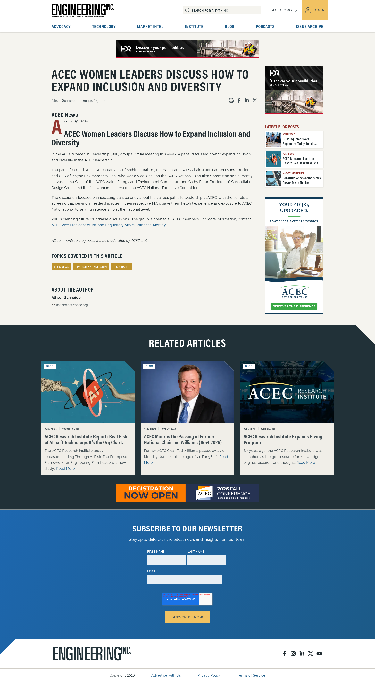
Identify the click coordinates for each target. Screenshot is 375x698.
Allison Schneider (65, 100)
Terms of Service (251, 675)
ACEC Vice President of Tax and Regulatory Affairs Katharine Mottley (109, 225)
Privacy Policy (209, 675)
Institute (194, 26)
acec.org (282, 10)
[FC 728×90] (187, 493)
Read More (65, 469)
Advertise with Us (166, 675)
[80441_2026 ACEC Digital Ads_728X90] (187, 49)
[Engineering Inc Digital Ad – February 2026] (294, 255)
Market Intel (150, 26)
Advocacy (61, 26)
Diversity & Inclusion (91, 267)
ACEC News (61, 267)
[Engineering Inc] (92, 654)
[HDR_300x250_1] (294, 90)
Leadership (121, 267)
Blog (229, 26)
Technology (104, 26)
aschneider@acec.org (72, 305)
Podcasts (265, 26)
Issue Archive (309, 26)
